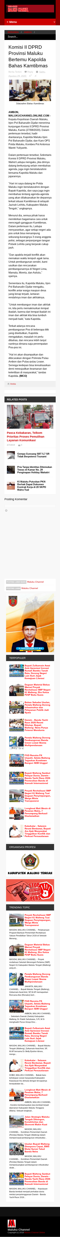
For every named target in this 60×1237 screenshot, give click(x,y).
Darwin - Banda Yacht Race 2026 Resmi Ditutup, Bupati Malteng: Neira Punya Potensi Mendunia (36, 725)
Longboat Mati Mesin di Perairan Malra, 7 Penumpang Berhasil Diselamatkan (38, 812)
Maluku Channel (35, 582)
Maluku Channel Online (34, 1232)
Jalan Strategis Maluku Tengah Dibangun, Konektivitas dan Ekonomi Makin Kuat (37, 1121)
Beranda (13, 32)
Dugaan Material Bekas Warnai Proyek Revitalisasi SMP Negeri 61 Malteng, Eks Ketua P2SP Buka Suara (37, 689)
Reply (30, 72)
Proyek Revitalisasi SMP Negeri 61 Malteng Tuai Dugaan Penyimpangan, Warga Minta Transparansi (38, 795)
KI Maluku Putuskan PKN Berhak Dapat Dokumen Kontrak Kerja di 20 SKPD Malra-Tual (31, 485)
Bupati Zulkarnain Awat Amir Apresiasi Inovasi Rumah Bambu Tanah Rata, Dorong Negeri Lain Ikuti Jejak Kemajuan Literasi (37, 672)
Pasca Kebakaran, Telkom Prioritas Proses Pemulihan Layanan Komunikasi (25, 436)
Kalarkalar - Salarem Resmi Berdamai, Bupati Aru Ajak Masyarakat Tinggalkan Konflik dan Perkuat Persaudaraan (38, 831)
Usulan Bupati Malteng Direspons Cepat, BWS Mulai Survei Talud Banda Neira (37, 1148)
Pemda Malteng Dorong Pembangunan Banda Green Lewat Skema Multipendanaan (37, 741)
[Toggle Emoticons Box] (6, 510)
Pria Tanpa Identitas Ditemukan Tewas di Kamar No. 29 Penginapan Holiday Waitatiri (34, 470)
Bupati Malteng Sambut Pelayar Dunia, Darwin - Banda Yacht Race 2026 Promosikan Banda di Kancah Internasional (37, 778)
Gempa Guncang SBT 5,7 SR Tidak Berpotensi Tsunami (33, 455)
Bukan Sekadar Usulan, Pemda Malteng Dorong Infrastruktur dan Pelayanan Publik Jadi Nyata (37, 707)
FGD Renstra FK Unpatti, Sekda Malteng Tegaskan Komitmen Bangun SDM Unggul (37, 759)
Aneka (28, 32)
